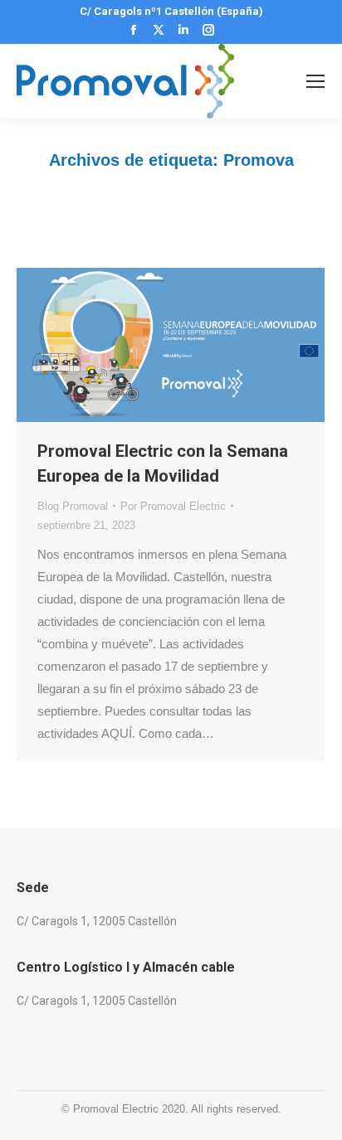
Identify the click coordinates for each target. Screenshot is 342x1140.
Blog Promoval (72, 506)
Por (173, 506)
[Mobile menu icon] (315, 81)
